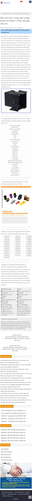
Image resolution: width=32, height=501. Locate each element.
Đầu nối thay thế (24, 13)
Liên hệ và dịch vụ (7, 496)
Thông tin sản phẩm (23, 494)
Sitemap (15, 499)
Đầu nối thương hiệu (7, 492)
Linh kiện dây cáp (11, 494)
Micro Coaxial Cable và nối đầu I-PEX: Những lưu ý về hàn (15, 382)
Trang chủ (16, 13)
